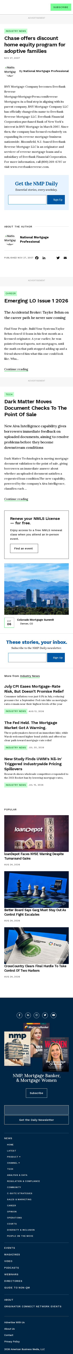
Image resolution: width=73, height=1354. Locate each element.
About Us (9, 1328)
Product (13, 1157)
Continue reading (16, 369)
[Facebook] (37, 258)
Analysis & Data (17, 1175)
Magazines (12, 1254)
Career (11, 293)
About (8, 1299)
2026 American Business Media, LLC (24, 1349)
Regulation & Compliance (23, 1181)
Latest (11, 1150)
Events (9, 1247)
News (8, 1138)
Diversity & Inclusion (21, 1230)
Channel (12, 1163)
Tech (9, 394)
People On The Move (20, 1236)
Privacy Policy (12, 1341)
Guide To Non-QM (17, 1287)
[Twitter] (58, 258)
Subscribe (60, 7)
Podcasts (11, 1267)
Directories (13, 1281)
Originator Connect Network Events (32, 1306)
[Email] (65, 258)
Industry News (16, 31)
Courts (12, 1224)
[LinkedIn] (44, 258)
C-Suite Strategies (19, 1193)
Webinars (11, 1274)
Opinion (12, 1211)
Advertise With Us (14, 1322)
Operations (14, 1217)
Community (14, 1187)
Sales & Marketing (19, 1199)
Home (10, 1144)
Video (8, 1261)
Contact (8, 1335)
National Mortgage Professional (46, 71)
